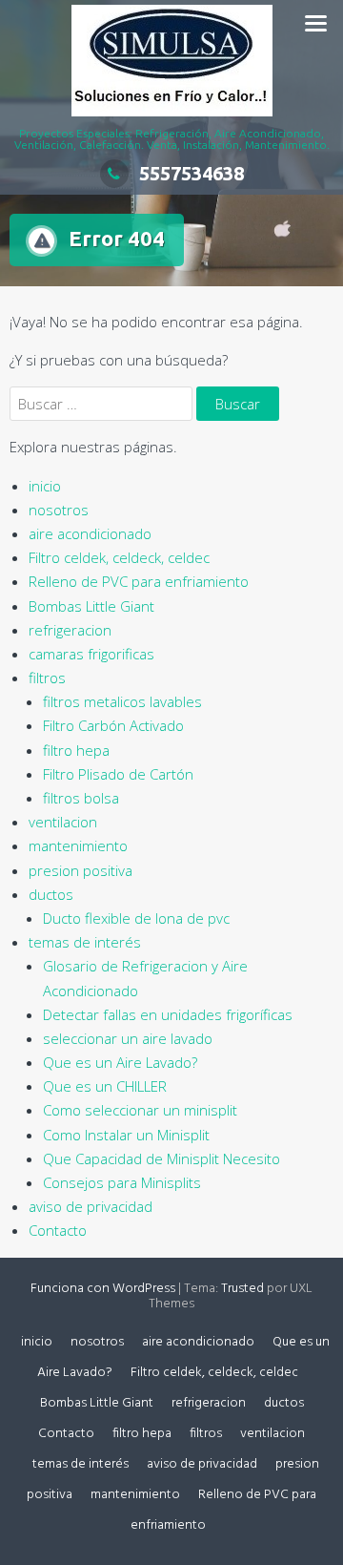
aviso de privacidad (90, 1206)
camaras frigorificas (91, 653)
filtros (47, 677)
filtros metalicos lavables (122, 701)
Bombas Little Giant (91, 606)
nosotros (59, 509)
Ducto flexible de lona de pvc (136, 918)
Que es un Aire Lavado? (120, 1062)
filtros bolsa (81, 797)
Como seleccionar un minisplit (140, 1109)
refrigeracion (70, 629)
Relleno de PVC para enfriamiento (139, 581)
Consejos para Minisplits (122, 1182)
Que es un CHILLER (105, 1086)
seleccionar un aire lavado (127, 1038)
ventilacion (63, 821)
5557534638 (191, 173)
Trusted (242, 1289)
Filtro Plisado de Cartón (118, 773)
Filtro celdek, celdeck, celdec (119, 557)
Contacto (58, 1230)
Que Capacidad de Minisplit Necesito (161, 1158)
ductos (51, 894)
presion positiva (80, 870)
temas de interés (85, 941)
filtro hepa (76, 750)
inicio (45, 485)
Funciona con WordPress (102, 1289)
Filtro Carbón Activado (113, 725)
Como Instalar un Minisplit (126, 1134)
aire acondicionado (90, 533)
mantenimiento (78, 845)
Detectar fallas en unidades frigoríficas (168, 1014)
